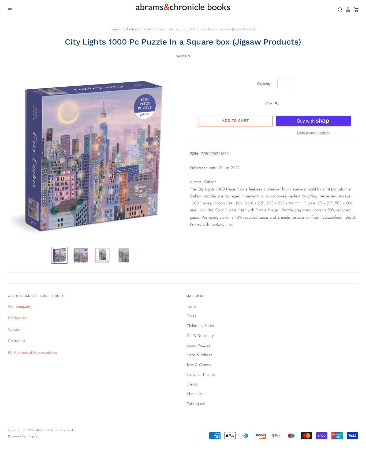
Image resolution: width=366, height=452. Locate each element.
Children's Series (200, 326)
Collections (131, 29)
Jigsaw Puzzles (153, 29)
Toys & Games (198, 365)
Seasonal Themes (200, 374)
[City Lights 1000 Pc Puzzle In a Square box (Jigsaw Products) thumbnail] (59, 255)
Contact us (16, 341)
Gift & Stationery (200, 336)
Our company (19, 306)
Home (114, 29)
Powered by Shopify (22, 436)
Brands (192, 384)
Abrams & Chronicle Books (55, 430)
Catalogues (17, 318)
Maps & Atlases (199, 355)
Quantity (264, 84)
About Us (194, 394)
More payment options (313, 132)
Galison (183, 56)
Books (191, 316)
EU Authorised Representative (32, 352)
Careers (14, 329)
